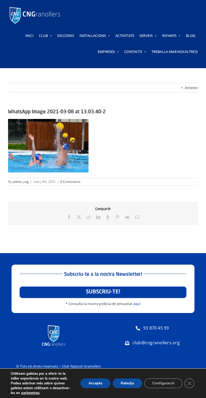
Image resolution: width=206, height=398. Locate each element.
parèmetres (30, 393)
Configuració (163, 383)
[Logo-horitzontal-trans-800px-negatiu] (35, 7)
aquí (137, 303)
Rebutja (127, 383)
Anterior (191, 87)
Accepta (95, 383)
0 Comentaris (70, 181)
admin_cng (21, 181)
